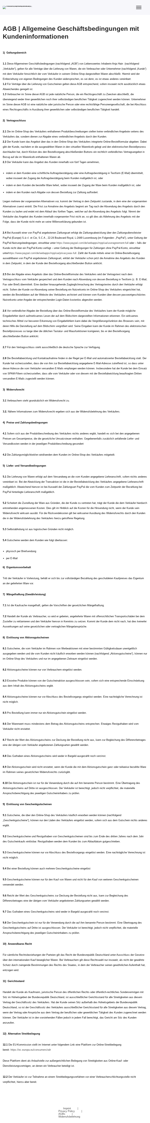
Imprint (67, 1108)
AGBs (62, 1113)
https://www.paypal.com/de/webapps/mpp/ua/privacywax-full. (43, 253)
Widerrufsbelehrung (69, 1116)
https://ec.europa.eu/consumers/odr (31, 1049)
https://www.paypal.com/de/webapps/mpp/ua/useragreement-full (92, 242)
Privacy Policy (67, 1111)
